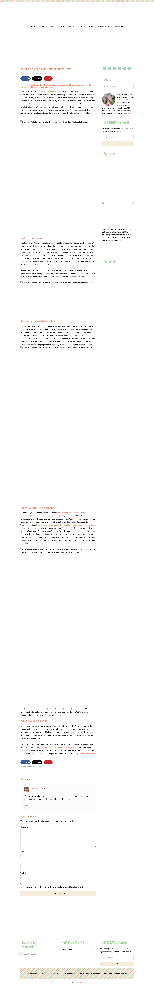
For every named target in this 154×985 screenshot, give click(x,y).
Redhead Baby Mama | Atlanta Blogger (77, 14)
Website (23, 873)
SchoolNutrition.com (40, 753)
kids (39, 766)
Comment (25, 827)
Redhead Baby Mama (52, 974)
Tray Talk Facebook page (84, 753)
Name (23, 851)
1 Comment (43, 73)
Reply (26, 805)
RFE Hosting (122, 974)
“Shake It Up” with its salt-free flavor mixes (60, 747)
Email (23, 862)
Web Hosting (109, 974)
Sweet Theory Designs (94, 974)
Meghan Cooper (36, 788)
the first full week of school (51, 91)
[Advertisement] (77, 47)
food (35, 766)
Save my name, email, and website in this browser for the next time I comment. (51, 887)
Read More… (129, 113)
